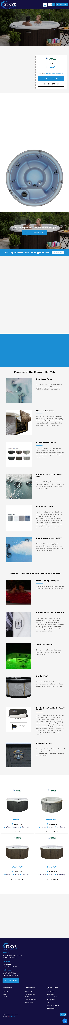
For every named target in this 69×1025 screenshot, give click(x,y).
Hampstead (6, 961)
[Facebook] (61, 1014)
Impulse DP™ (51, 819)
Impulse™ (17, 819)
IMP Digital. (12, 1016)
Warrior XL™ (17, 867)
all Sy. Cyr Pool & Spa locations (54, 73)
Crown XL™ (52, 867)
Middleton (6, 952)
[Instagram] (64, 1014)
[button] (45, 5)
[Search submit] (53, 4)
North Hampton (7, 970)
